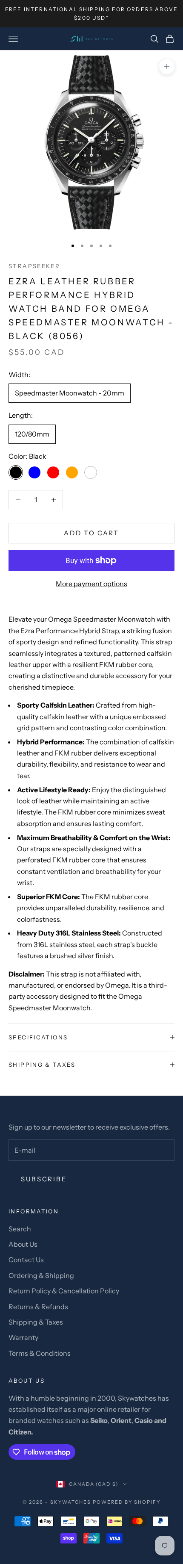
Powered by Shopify (126, 1502)
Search (20, 1229)
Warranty (23, 1337)
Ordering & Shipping (41, 1275)
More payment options (91, 583)
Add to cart (91, 533)
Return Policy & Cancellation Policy (64, 1291)
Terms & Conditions (40, 1353)
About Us (23, 1244)
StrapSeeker (34, 266)
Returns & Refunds (38, 1306)
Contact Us (26, 1259)
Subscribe (44, 1179)
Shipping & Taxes (36, 1322)
